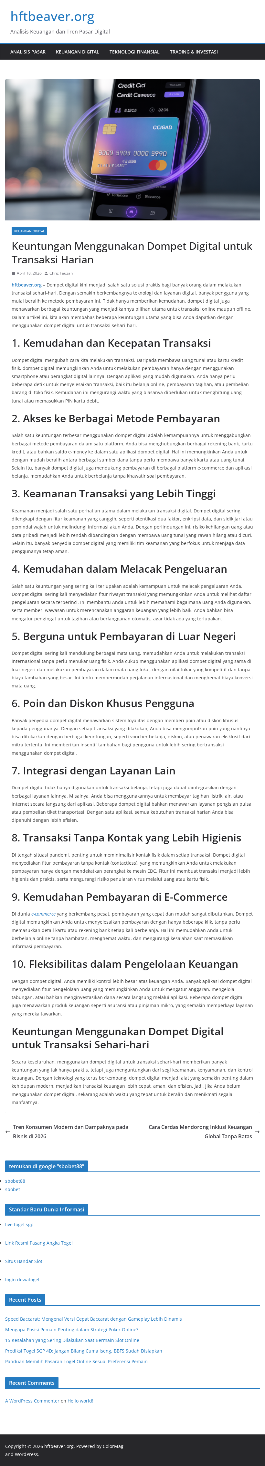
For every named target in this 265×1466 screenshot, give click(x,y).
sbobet (12, 1189)
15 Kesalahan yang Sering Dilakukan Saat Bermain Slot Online (72, 1340)
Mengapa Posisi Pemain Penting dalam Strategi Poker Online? (71, 1329)
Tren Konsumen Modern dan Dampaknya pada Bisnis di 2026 (70, 1131)
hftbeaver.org (52, 16)
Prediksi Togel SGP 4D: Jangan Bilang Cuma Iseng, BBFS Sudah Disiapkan (83, 1351)
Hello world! (80, 1401)
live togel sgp (19, 1224)
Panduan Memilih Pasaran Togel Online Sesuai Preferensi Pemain (76, 1361)
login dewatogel (22, 1280)
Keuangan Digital (77, 52)
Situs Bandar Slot (23, 1261)
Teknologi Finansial (135, 52)
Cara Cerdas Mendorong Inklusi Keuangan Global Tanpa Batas (200, 1131)
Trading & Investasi (194, 52)
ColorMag (113, 1446)
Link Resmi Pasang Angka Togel (39, 1243)
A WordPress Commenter (32, 1401)
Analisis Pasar (28, 52)
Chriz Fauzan (61, 273)
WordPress (26, 1454)
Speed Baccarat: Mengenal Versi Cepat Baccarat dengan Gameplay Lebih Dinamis (93, 1319)
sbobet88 (15, 1181)
